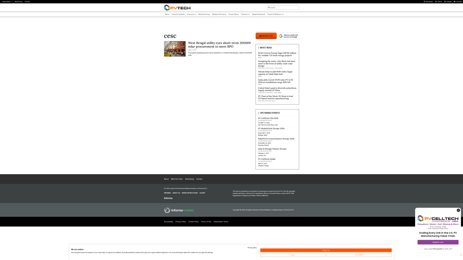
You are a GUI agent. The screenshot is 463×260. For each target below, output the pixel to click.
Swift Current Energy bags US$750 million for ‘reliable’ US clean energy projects (277, 54)
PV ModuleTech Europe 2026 (271, 128)
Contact (27, 2)
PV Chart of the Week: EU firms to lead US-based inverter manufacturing (275, 97)
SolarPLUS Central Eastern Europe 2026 (276, 138)
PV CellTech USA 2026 (268, 118)
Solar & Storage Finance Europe (272, 149)
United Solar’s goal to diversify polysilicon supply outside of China (277, 89)
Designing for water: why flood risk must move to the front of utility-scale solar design (276, 63)
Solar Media (6, 2)
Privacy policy (252, 248)
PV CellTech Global (266, 159)
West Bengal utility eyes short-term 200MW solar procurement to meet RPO (219, 44)
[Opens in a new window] (168, 198)
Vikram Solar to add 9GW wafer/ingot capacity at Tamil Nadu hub (275, 72)
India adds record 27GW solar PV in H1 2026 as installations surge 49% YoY (275, 81)
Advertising (18, 2)
